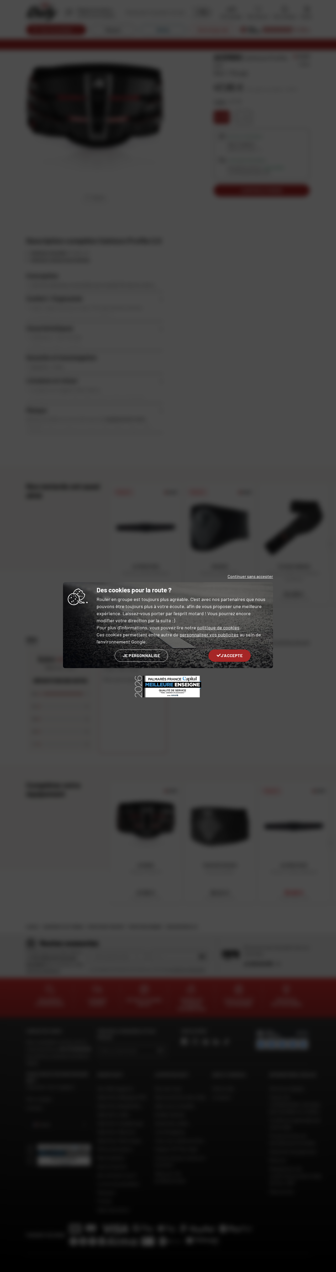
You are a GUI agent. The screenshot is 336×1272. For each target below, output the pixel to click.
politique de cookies (218, 627)
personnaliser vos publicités (209, 634)
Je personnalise (141, 655)
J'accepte (232, 655)
